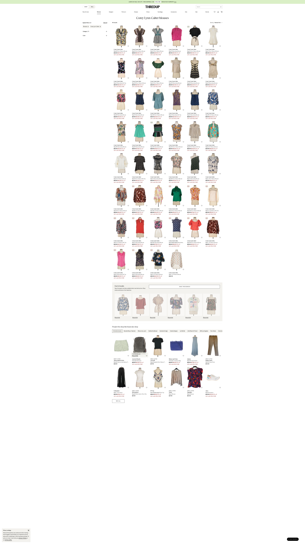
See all (118, 401)
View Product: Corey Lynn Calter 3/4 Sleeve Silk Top (195, 136)
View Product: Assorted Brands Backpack (140, 350)
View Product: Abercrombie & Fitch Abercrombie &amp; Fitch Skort (121, 350)
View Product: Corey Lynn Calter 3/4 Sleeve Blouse (213, 104)
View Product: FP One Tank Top (158, 382)
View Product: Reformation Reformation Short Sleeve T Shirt (140, 382)
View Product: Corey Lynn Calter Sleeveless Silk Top (121, 72)
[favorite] (128, 46)
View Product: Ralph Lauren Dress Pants (213, 350)
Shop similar (135, 355)
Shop (86, 6)
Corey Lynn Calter (94, 26)
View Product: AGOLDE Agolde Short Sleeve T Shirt (158, 350)
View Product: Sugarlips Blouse (195, 382)
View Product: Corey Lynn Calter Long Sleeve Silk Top (213, 200)
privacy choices (23, 538)
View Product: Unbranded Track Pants (121, 382)
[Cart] (221, 12)
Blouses (85, 26)
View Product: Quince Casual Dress (195, 350)
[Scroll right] (220, 331)
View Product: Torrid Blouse (176, 382)
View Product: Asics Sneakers (213, 382)
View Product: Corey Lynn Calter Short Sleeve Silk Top (140, 168)
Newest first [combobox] (218, 22)
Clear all (105, 22)
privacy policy (8, 540)
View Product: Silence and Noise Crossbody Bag (176, 350)
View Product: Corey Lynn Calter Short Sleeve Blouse (121, 40)
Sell (92, 6)
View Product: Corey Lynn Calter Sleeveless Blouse (176, 40)
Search (198, 7)
